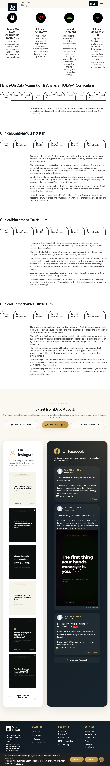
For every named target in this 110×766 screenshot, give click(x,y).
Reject (91, 759)
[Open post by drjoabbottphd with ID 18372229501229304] (22, 525)
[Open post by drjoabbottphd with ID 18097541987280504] (22, 489)
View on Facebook (92, 499)
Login (93, 4)
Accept (77, 759)
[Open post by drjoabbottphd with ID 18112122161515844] (22, 598)
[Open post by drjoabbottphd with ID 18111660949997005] (22, 562)
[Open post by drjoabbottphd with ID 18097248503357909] (22, 671)
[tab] (5, 96)
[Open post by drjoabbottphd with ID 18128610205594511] (22, 635)
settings (19, 763)
